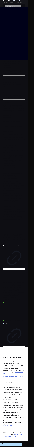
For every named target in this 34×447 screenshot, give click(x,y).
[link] (21, 6)
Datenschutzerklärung (9, 436)
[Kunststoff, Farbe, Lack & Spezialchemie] (13, 2)
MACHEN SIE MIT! (7, 425)
